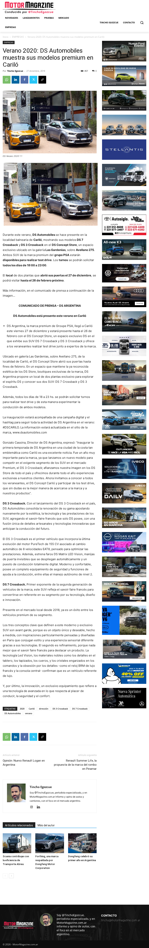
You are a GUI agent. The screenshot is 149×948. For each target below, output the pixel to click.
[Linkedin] (15, 80)
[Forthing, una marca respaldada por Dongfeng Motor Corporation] (49, 843)
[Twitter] (33, 80)
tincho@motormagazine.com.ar (120, 920)
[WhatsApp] (6, 80)
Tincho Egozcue (15, 70)
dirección (43, 708)
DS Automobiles (12, 713)
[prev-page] (5, 875)
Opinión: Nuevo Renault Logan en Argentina (24, 762)
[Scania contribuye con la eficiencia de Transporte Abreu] (17, 843)
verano (28, 713)
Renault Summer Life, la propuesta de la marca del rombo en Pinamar (75, 765)
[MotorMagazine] (29, 8)
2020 (22, 708)
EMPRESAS (18, 36)
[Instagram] (33, 807)
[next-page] (11, 875)
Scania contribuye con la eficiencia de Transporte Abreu (16, 860)
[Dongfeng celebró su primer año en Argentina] (82, 843)
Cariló (32, 708)
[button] (141, 22)
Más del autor (46, 825)
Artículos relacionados (19, 825)
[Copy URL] (42, 80)
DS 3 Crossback (60, 708)
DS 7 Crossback (79, 708)
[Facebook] (24, 80)
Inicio (5, 36)
